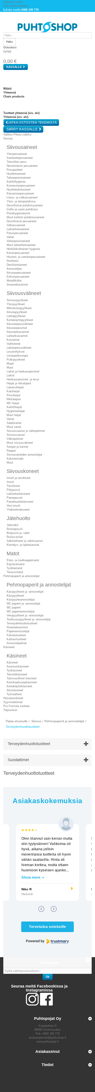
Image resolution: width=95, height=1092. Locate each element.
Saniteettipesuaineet (20, 157)
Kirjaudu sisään (13, 2)
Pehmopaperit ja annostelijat (39, 585)
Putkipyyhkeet (16, 359)
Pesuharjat (13, 395)
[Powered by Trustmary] (47, 941)
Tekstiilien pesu (17, 161)
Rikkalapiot (14, 399)
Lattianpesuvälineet (19, 347)
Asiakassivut (47, 1051)
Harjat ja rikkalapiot (19, 383)
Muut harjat (14, 415)
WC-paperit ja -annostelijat (23, 603)
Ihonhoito (12, 260)
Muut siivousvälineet (20, 442)
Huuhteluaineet (16, 173)
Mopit (10, 363)
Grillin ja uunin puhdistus (22, 209)
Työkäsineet (14, 670)
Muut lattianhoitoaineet (21, 245)
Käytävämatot (16, 564)
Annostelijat (14, 268)
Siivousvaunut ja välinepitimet (26, 430)
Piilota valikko (22, 134)
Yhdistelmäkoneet (18, 509)
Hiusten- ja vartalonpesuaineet (26, 256)
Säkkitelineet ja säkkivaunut (25, 540)
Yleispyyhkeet (16, 304)
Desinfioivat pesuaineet (21, 221)
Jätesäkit (12, 525)
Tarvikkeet (13, 485)
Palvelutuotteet (16, 635)
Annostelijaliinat (17, 643)
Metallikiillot (14, 280)
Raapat (11, 450)
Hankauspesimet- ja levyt (23, 379)
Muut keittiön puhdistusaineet (25, 217)
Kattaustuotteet (16, 639)
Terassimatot (15, 572)
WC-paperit (14, 607)
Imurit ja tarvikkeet (18, 478)
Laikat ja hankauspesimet (23, 371)
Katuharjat (13, 391)
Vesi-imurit (13, 505)
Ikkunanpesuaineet (19, 272)
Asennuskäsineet (18, 666)
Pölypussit (13, 489)
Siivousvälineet (24, 293)
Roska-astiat (15, 537)
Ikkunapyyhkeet (17, 312)
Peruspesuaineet (17, 233)
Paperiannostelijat (18, 631)
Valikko (8, 134)
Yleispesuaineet (17, 154)
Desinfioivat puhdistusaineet (25, 205)
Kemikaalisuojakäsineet (22, 682)
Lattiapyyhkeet (16, 316)
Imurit (10, 482)
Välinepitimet (15, 438)
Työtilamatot (14, 568)
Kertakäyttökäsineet (19, 686)
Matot (13, 553)
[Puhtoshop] (47, 27)
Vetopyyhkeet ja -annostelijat (25, 615)
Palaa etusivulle (17, 721)
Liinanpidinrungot (17, 355)
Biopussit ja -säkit (18, 533)
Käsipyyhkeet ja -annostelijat (25, 591)
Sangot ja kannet (17, 446)
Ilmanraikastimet (17, 284)
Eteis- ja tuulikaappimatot (23, 560)
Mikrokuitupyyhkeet (19, 308)
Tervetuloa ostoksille (47, 927)
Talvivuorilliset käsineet (21, 678)
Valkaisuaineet (16, 225)
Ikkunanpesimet (17, 328)
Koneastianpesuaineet (21, 185)
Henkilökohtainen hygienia (23, 249)
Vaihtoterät (13, 343)
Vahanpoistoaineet (18, 241)
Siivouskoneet (23, 471)
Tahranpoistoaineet (19, 177)
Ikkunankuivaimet (18, 331)
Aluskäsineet (15, 690)
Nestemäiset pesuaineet (22, 165)
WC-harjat (13, 403)
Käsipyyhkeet (15, 595)
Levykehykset (16, 351)
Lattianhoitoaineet (18, 229)
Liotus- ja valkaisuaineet (22, 197)
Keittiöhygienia (16, 181)
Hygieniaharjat (16, 411)
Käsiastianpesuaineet (20, 193)
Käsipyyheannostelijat (21, 599)
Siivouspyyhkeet (17, 300)
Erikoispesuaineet (18, 276)
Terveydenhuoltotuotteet (22, 623)
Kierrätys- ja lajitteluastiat (23, 544)
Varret (10, 419)
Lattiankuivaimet (17, 335)
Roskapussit (15, 529)
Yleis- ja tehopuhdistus (21, 201)
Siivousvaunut (16, 434)
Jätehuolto (18, 518)
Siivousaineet (22, 147)
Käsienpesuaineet (18, 253)
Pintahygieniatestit (18, 213)
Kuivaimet (13, 339)
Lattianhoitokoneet (18, 493)
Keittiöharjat (14, 407)
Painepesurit (15, 497)
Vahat (10, 237)
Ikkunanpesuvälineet (20, 324)
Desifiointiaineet (17, 264)
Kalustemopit (15, 458)
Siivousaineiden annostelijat (24, 454)
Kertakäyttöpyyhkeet (20, 320)
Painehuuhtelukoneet (20, 501)
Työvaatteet (14, 694)
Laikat (10, 375)
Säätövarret (14, 423)
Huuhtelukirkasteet (18, 189)
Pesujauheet (15, 169)
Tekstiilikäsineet (17, 674)
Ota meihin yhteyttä (15, 5)
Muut (10, 367)
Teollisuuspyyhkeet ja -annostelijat (29, 619)
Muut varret (14, 427)
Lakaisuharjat (15, 387)
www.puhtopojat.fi (47, 1041)
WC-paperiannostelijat (20, 611)
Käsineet (17, 656)
